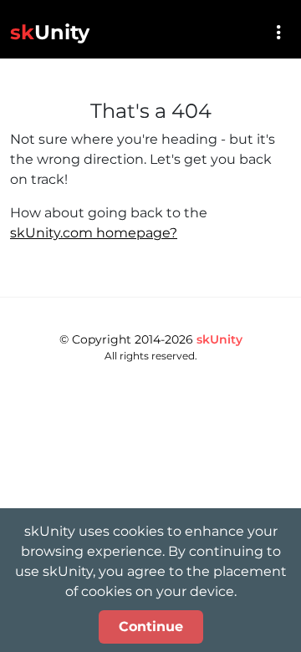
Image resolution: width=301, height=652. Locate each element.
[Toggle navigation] (279, 32)
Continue (151, 626)
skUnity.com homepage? (93, 233)
